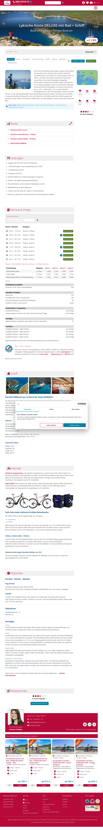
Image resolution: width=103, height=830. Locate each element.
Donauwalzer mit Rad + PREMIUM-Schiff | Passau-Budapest (85, 763)
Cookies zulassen (75, 425)
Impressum (46, 799)
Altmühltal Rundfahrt (8, 804)
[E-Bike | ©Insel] (17, 500)
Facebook (65, 799)
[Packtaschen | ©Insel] (63, 500)
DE (94, 3)
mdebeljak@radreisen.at (37, 722)
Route (18, 59)
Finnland (28, 819)
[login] (83, 3)
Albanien (10, 819)
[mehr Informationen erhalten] (61, 235)
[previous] (9, 79)
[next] (26, 79)
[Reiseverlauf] (70, 123)
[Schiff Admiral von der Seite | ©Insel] (40, 385)
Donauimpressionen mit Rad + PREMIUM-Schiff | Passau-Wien (38, 761)
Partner (25, 808)
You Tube (64, 807)
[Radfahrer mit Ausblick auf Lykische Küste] (18, 79)
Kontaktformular (34, 725)
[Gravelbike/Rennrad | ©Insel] (40, 500)
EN (98, 3)
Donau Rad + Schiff (8, 799)
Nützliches (62, 59)
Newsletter (25, 810)
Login (26, 799)
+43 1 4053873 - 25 (36, 719)
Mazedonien (87, 819)
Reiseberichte (12, 63)
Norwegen (34, 822)
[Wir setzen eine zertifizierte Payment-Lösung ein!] (97, 801)
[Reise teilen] (94, 724)
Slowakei (46, 822)
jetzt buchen (91, 61)
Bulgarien (15, 819)
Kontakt (25, 805)
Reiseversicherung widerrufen (30, 813)
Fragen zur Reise (78, 61)
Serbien (40, 822)
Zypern (73, 822)
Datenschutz (46, 807)
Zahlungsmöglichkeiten (49, 804)
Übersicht (11, 59)
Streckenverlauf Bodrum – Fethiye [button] (23, 134)
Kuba (66, 819)
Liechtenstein (72, 819)
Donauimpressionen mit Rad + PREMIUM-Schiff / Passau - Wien (15, 761)
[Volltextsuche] (63, 2)
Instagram (65, 801)
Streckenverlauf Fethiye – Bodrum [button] (23, 139)
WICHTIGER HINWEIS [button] (18, 143)
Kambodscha (55, 819)
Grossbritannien (36, 819)
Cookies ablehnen (51, 425)
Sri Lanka (51, 822)
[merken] (87, 3)
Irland (49, 819)
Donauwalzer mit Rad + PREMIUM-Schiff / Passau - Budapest (62, 763)
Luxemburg (80, 819)
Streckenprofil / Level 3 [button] (19, 130)
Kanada (62, 819)
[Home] (7, 3)
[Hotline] (31, 2)
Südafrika (57, 822)
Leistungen (26, 59)
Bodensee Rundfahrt (8, 801)
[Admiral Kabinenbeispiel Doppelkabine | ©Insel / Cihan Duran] (63, 385)
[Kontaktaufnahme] (91, 3)
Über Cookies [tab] (76, 409)
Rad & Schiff (9, 51)
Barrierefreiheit (46, 809)
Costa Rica (22, 819)
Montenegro (94, 819)
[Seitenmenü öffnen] (96, 8)
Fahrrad (54, 59)
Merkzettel (27, 802)
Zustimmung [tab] (27, 409)
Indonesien (44, 819)
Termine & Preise (37, 59)
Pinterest (64, 804)
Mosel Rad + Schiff (8, 807)
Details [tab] (52, 409)
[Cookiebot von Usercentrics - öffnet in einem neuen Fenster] (79, 404)
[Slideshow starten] (85, 724)
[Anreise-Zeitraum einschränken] (37, 220)
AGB (44, 801)
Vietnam (68, 822)
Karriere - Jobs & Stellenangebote (51, 812)
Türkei (15, 51)
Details (20, 785)
